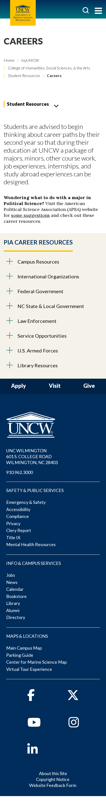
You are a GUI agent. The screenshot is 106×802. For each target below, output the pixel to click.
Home (9, 60)
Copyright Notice (53, 779)
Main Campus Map (24, 648)
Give (89, 386)
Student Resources (23, 75)
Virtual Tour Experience (29, 669)
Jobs (10, 575)
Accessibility (18, 509)
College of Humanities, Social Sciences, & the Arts (48, 67)
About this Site (53, 773)
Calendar (15, 589)
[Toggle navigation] (98, 11)
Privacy (13, 523)
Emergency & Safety (26, 502)
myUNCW (29, 60)
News (12, 582)
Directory (15, 617)
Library (13, 603)
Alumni (12, 610)
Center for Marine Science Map (36, 662)
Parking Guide (19, 655)
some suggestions (30, 215)
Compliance (17, 516)
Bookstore (16, 596)
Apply (18, 386)
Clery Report (18, 530)
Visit (55, 386)
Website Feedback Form (52, 785)
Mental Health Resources (31, 544)
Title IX (13, 537)
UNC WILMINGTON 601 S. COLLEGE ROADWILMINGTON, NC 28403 (32, 456)
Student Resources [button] (28, 104)
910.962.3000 (19, 472)
